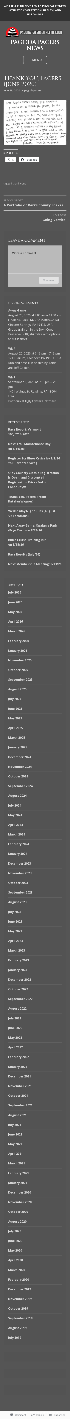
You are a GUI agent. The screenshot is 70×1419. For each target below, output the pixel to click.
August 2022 (17, 1008)
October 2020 (18, 1212)
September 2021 (20, 1105)
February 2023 (18, 960)
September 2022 (20, 999)
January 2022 (17, 1067)
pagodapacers (32, 90)
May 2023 (15, 931)
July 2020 (14, 1231)
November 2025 (20, 660)
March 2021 (16, 1163)
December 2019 (19, 1289)
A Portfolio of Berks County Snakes (33, 203)
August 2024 (17, 796)
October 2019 (18, 1308)
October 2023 (18, 883)
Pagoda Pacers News (35, 45)
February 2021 (18, 1173)
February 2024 (18, 844)
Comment (49, 280)
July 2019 (14, 1338)
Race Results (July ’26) (24, 554)
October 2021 (18, 1096)
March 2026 (16, 631)
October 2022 (18, 989)
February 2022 (18, 1057)
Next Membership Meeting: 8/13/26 (34, 564)
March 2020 (16, 1270)
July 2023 (14, 912)
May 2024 (15, 815)
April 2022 (15, 1047)
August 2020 (17, 1221)
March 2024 (16, 834)
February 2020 (18, 1280)
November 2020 (20, 1202)
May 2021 (15, 1144)
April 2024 (15, 825)
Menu (37, 60)
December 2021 (19, 1076)
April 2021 (15, 1154)
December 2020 (19, 1192)
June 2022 (15, 1028)
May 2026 (15, 612)
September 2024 (20, 786)
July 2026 (14, 592)
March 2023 (16, 950)
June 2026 (15, 602)
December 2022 (19, 980)
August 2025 (17, 689)
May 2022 (15, 1038)
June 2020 (15, 1241)
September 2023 (20, 892)
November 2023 (20, 873)
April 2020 (15, 1260)
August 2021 (17, 1115)
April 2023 (15, 941)
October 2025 (18, 670)
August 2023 (17, 902)
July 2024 (14, 805)
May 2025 (15, 718)
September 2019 (20, 1318)
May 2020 (15, 1250)
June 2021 (15, 1134)
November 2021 (20, 1086)
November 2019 (20, 1299)
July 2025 (14, 699)
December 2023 (19, 863)
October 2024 (18, 776)
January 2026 (17, 651)
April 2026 (15, 621)
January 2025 (17, 747)
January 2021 (17, 1183)
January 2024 (17, 854)
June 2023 (15, 921)
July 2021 (14, 1125)
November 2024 (20, 767)
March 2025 (16, 738)
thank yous (19, 183)
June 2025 (15, 709)
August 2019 (17, 1328)
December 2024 (19, 757)
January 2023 (17, 970)
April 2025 (15, 728)
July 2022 (14, 1018)
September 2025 (20, 680)
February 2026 (18, 641)
